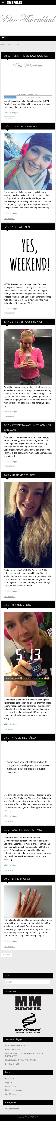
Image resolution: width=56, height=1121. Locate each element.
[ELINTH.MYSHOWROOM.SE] (28, 80)
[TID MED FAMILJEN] (28, 161)
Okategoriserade (12, 1108)
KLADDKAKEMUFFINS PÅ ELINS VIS (20, 1060)
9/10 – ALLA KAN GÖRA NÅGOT (23, 322)
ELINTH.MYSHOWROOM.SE (17, 1045)
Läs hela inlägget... (12, 112)
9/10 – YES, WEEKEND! (18, 227)
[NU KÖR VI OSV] (28, 654)
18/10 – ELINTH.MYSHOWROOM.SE (26, 55)
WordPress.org (11, 1094)
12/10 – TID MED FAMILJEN (20, 126)
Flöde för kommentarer (14, 1090)
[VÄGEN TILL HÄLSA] (28, 768)
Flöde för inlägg (11, 1086)
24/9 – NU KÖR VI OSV (18, 605)
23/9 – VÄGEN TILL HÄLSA (20, 737)
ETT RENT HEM (12, 1063)
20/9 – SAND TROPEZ (17, 878)
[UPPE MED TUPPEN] (28, 524)
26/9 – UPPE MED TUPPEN (20, 475)
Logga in (8, 1082)
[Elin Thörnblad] (28, 20)
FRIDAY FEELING (12, 1049)
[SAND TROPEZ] (28, 901)
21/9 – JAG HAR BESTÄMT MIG (23, 829)
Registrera (9, 1078)
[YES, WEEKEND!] (28, 257)
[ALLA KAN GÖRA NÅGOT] (28, 356)
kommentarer (9, 118)
